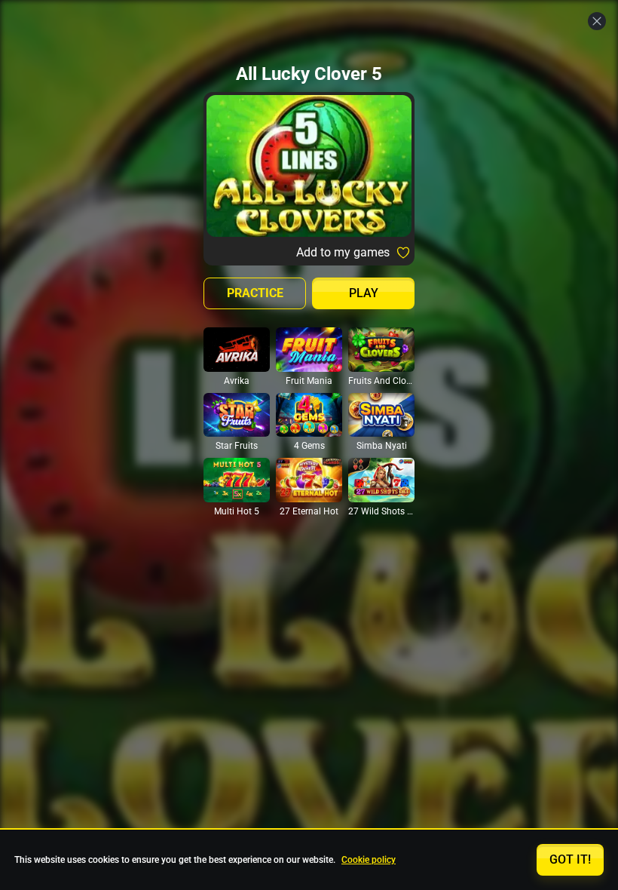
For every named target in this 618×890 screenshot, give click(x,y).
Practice (255, 293)
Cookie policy (368, 860)
